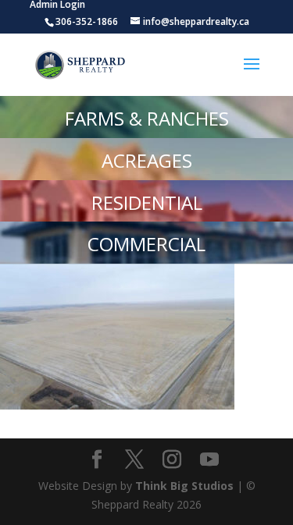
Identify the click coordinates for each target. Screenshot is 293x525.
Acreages (147, 160)
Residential (146, 202)
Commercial (146, 244)
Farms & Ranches (147, 118)
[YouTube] (209, 460)
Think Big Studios (184, 485)
